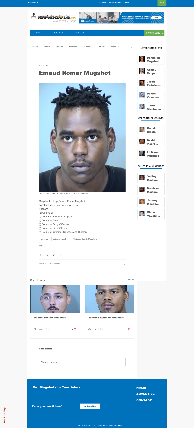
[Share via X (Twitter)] (47, 255)
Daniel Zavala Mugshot (50, 317)
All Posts (34, 46)
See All (131, 279)
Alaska (47, 46)
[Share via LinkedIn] (54, 255)
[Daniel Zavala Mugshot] (55, 299)
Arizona (59, 46)
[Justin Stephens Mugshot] (109, 299)
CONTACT (144, 400)
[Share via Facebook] (40, 255)
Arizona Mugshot (60, 239)
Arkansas (73, 46)
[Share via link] (61, 255)
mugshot (44, 239)
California (87, 46)
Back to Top (4, 415)
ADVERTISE (145, 393)
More (113, 46)
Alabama (101, 46)
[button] (130, 46)
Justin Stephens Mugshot (106, 317)
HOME (141, 387)
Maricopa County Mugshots (85, 239)
